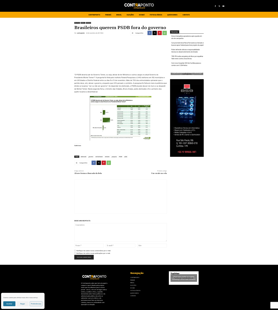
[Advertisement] (120, 53)
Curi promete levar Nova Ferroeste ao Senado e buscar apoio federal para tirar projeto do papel (187, 44)
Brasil (83, 23)
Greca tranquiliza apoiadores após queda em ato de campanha (186, 37)
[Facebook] (215, 6)
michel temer (99, 156)
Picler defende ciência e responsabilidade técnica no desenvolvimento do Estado (185, 51)
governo (91, 156)
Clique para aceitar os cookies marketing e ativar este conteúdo (187, 74)
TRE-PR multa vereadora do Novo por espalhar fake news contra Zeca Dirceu (187, 57)
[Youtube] (223, 6)
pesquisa (114, 156)
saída (125, 156)
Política (77, 23)
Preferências (36, 304)
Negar (22, 304)
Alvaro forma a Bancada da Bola (88, 173)
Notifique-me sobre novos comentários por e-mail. (93, 251)
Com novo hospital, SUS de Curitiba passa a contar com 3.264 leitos (186, 64)
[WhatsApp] (164, 33)
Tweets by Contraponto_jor (183, 278)
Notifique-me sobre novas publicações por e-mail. (93, 253)
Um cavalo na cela (159, 173)
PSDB (120, 156)
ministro (107, 156)
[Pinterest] (159, 33)
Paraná (88, 23)
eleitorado (83, 156)
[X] (219, 6)
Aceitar (9, 304)
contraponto (80, 33)
